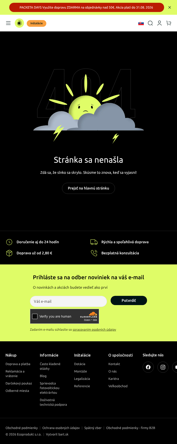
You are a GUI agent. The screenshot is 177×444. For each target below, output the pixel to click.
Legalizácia (82, 379)
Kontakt (114, 364)
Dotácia (80, 364)
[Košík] (168, 23)
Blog (43, 376)
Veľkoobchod (117, 386)
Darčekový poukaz (19, 383)
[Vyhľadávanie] (150, 23)
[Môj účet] (159, 23)
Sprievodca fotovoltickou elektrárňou (49, 387)
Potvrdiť (129, 300)
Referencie (82, 386)
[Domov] (19, 23)
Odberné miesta (17, 391)
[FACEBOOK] (148, 367)
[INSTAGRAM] (162, 367)
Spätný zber (93, 428)
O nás (112, 371)
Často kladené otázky (50, 366)
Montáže (80, 371)
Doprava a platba (18, 364)
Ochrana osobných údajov (61, 428)
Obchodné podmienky (22, 428)
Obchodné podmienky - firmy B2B (130, 428)
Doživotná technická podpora (53, 402)
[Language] (141, 23)
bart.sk (63, 434)
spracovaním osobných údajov (94, 329)
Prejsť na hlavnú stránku (88, 188)
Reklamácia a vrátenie (15, 373)
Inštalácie (36, 23)
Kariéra (113, 379)
